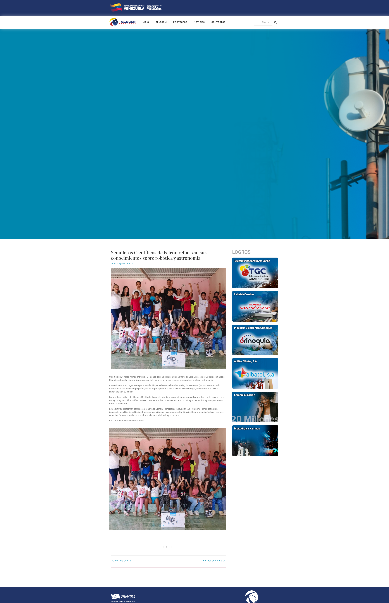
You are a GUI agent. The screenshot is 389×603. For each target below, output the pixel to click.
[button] (113, 486)
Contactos (218, 22)
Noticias (199, 22)
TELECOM (161, 22)
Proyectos (180, 22)
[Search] (275, 22)
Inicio (145, 22)
